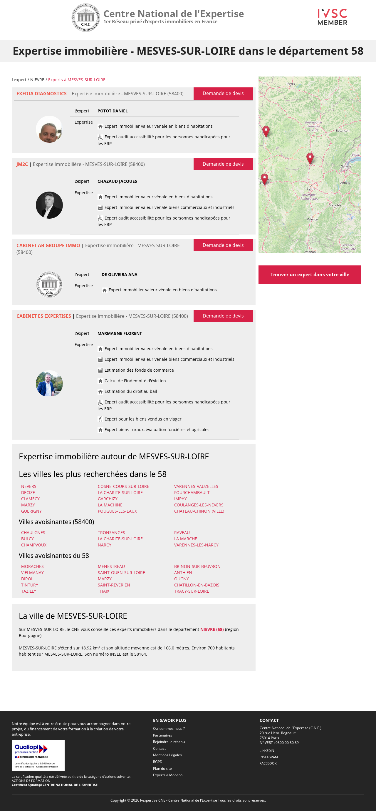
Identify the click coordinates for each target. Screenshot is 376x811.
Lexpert (19, 79)
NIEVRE (37, 79)
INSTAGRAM (269, 757)
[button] (310, 159)
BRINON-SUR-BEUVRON (197, 566)
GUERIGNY (31, 511)
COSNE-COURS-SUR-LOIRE (123, 486)
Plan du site (162, 768)
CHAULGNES (33, 532)
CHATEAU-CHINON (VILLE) (199, 511)
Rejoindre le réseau (169, 741)
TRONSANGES (111, 532)
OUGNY (181, 578)
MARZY (28, 505)
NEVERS (28, 486)
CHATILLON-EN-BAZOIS (196, 585)
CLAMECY (30, 498)
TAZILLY (28, 591)
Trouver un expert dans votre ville (310, 274)
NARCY (104, 545)
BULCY (27, 538)
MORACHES (32, 566)
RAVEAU (182, 532)
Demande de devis (223, 93)
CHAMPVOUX (33, 545)
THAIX (103, 591)
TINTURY (29, 585)
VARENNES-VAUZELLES (196, 486)
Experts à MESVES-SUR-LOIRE (76, 79)
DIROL (27, 578)
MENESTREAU (111, 566)
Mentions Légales (167, 754)
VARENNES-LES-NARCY (196, 545)
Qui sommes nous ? (169, 728)
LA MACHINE (110, 505)
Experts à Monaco (167, 774)
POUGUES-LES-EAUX (117, 511)
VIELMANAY (32, 572)
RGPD (157, 761)
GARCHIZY (108, 498)
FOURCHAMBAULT (192, 492)
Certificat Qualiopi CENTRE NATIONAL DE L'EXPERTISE (55, 784)
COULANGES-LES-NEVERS (199, 505)
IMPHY (180, 498)
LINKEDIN (267, 750)
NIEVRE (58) (212, 629)
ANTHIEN (183, 572)
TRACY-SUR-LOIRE (191, 591)
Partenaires (162, 735)
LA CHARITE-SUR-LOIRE (120, 492)
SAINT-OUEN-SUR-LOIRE (121, 572)
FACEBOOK (268, 763)
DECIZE (28, 492)
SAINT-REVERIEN (114, 585)
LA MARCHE (185, 538)
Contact (159, 748)
